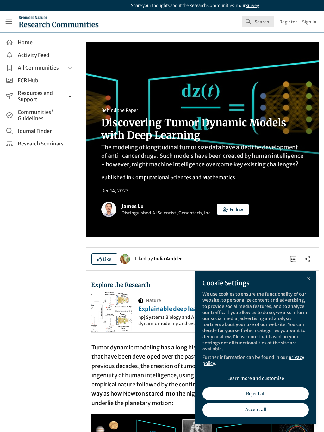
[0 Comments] (293, 259)
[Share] (307, 259)
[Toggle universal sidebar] (9, 21)
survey (252, 5)
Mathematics (218, 177)
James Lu (133, 206)
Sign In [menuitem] (309, 22)
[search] (258, 21)
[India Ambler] (125, 258)
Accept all (255, 409)
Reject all (255, 394)
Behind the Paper (119, 110)
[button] (233, 209)
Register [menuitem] (288, 22)
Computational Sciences (161, 177)
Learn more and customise (255, 378)
